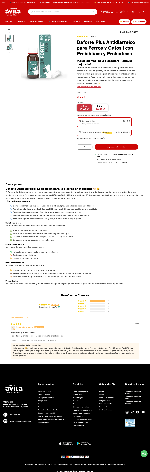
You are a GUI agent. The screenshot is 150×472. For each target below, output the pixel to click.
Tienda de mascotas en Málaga (134, 402)
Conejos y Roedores (107, 397)
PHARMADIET (129, 32)
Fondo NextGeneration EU (48, 410)
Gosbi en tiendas (105, 410)
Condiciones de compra (43, 464)
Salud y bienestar (105, 404)
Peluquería (77, 404)
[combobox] (62, 12)
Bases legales (43, 422)
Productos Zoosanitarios (82, 419)
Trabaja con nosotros (46, 397)
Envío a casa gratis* (80, 391)
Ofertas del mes (105, 407)
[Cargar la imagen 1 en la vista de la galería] (9, 38)
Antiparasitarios (105, 401)
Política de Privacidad (78, 464)
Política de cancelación (116, 464)
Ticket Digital (78, 398)
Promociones (43, 407)
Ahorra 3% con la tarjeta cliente (50, 416)
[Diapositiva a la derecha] (9, 53)
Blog (40, 404)
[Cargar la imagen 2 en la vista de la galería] (9, 47)
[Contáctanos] (133, 11)
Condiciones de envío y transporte (51, 419)
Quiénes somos (44, 394)
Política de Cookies (61, 464)
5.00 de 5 (55, 305)
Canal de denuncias (80, 422)
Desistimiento (78, 425)
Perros (101, 391)
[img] (16, 324)
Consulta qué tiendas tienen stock (112, 163)
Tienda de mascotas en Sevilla (134, 397)
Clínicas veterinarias (81, 407)
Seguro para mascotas (81, 413)
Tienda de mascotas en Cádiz (134, 392)
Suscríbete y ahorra (80, 401)
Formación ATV (79, 416)
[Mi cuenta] (138, 11)
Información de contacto (97, 464)
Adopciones (42, 401)
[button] (144, 11)
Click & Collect (78, 395)
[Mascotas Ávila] (14, 12)
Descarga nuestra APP (46, 413)
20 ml (84, 107)
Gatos (101, 394)
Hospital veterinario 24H (82, 410)
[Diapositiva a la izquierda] (9, 32)
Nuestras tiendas (44, 391)
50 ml (100, 107)
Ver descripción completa (89, 86)
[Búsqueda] (94, 12)
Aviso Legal (29, 464)
